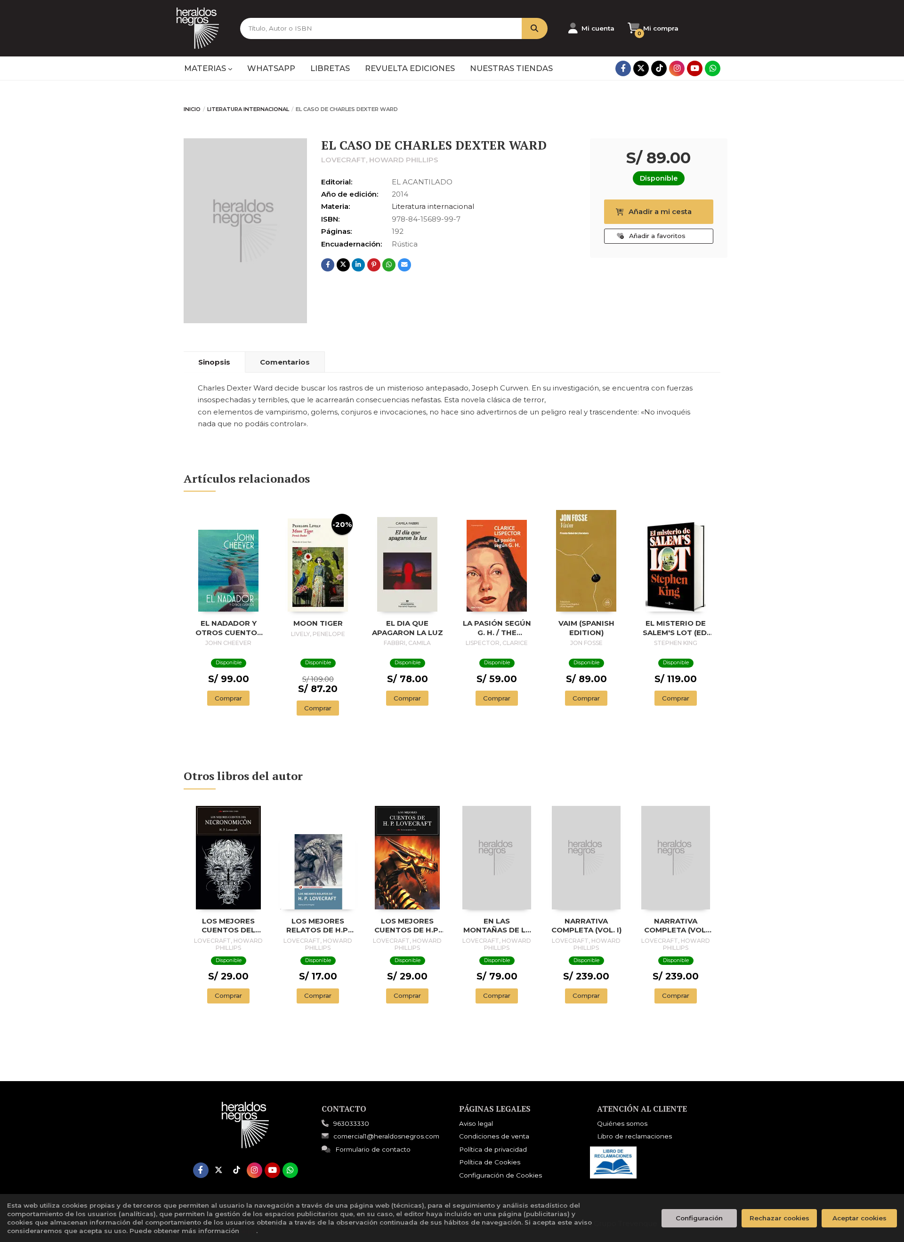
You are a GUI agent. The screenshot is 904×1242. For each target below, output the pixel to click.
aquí (248, 1230)
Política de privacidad (493, 1149)
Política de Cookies (489, 1162)
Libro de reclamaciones (634, 1136)
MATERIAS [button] (206, 68)
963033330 (351, 1123)
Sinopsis (214, 362)
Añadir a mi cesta (660, 211)
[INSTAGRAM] (677, 68)
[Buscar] (535, 28)
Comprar (228, 698)
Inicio (192, 109)
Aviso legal (476, 1123)
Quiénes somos (622, 1123)
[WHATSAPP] (712, 68)
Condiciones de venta (494, 1136)
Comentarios (285, 362)
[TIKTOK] (659, 68)
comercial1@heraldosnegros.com (386, 1136)
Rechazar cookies (779, 1218)
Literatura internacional (248, 109)
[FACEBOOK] (623, 68)
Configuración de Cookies (500, 1175)
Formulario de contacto (373, 1149)
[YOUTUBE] (694, 68)
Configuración (699, 1218)
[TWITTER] (641, 68)
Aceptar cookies (859, 1218)
